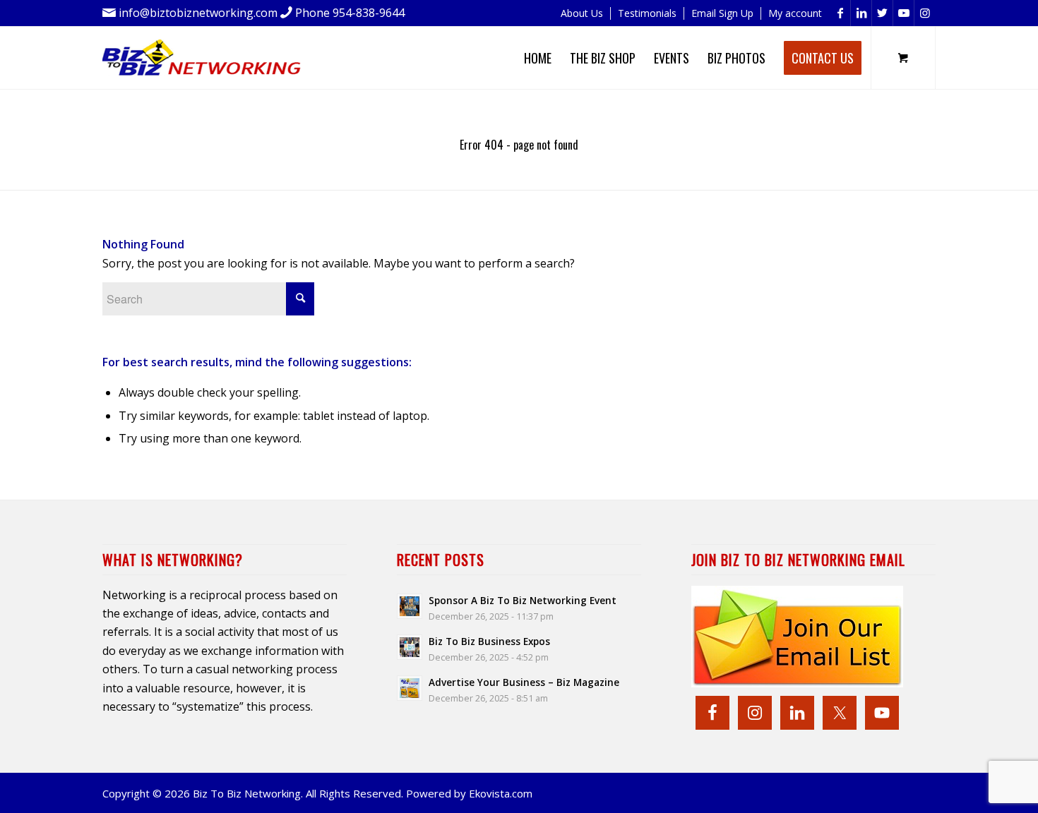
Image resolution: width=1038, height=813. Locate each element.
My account (795, 13)
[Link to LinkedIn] (861, 13)
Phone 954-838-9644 (350, 12)
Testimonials (647, 13)
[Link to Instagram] (925, 13)
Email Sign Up (722, 13)
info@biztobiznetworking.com (198, 12)
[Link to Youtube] (903, 13)
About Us (582, 13)
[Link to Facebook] (840, 13)
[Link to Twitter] (882, 13)
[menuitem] (582, 13)
